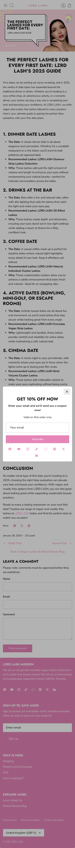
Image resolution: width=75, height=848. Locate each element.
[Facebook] (9, 449)
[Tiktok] (36, 449)
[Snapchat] (45, 449)
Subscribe (38, 439)
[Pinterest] (54, 449)
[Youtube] (18, 449)
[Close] (67, 391)
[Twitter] (63, 449)
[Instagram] (27, 449)
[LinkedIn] (36, 455)
